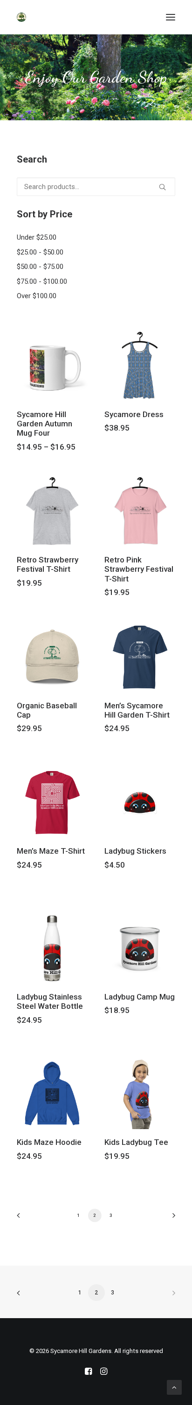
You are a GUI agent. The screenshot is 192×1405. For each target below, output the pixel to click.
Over (36, 296)
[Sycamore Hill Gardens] (21, 17)
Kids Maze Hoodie (49, 1142)
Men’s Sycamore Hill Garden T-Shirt (137, 710)
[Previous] (21, 1218)
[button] (170, 17)
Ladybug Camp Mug (139, 996)
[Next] (170, 1218)
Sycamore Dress (134, 414)
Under (36, 237)
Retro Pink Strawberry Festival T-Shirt (138, 569)
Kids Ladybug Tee (136, 1142)
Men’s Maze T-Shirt (51, 851)
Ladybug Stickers (135, 851)
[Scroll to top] (174, 1387)
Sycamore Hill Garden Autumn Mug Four (44, 424)
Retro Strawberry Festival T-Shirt (47, 564)
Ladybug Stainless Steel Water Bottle (50, 1001)
